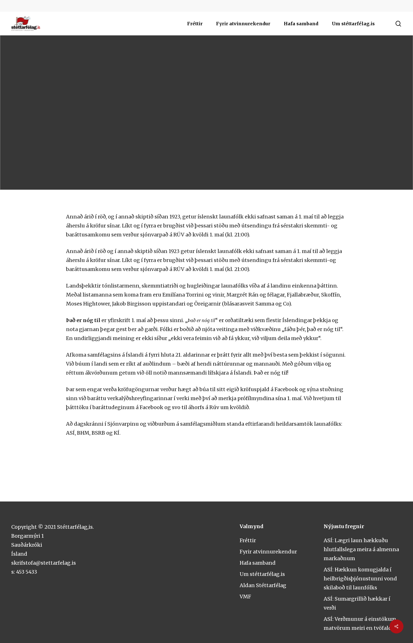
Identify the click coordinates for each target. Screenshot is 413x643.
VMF (242, 123)
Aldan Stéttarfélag (263, 585)
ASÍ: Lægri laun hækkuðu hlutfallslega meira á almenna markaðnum (361, 549)
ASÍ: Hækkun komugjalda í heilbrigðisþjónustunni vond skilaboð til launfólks (360, 578)
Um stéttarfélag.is (262, 574)
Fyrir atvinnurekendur (268, 551)
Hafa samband (258, 563)
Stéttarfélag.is (207, 123)
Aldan (172, 123)
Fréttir (248, 540)
